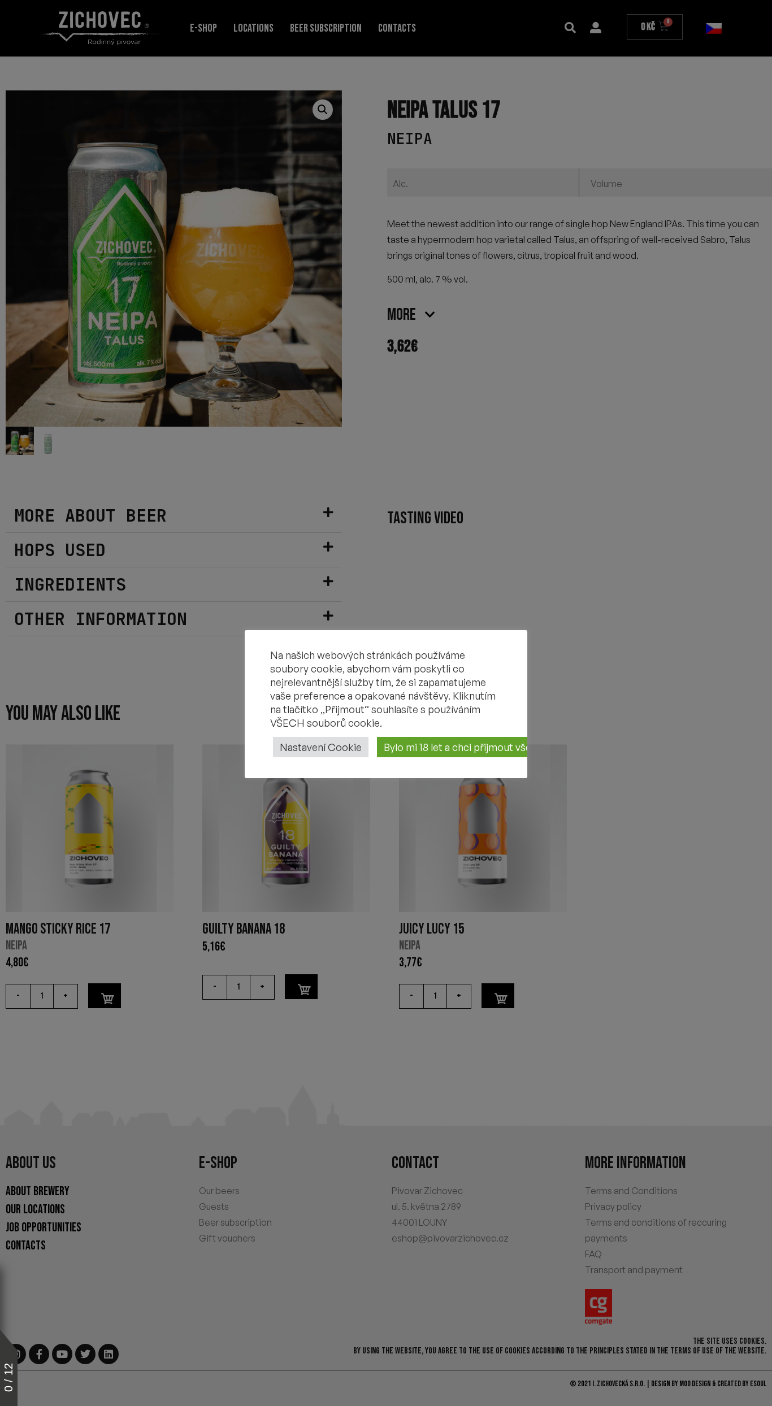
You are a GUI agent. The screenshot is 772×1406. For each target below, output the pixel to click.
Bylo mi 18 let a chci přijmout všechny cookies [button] (488, 747)
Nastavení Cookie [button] (321, 747)
